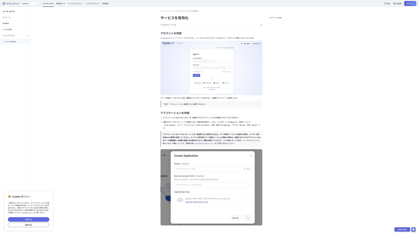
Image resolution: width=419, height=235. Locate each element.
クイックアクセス (179, 11)
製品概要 (6, 23)
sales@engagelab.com (204, 143)
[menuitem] (15, 17)
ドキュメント (13, 3)
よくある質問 (7, 29)
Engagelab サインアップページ (173, 38)
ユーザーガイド (166, 11)
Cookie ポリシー (27, 212)
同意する (28, 219)
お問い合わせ (402, 229)
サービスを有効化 (10, 41)
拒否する (28, 225)
